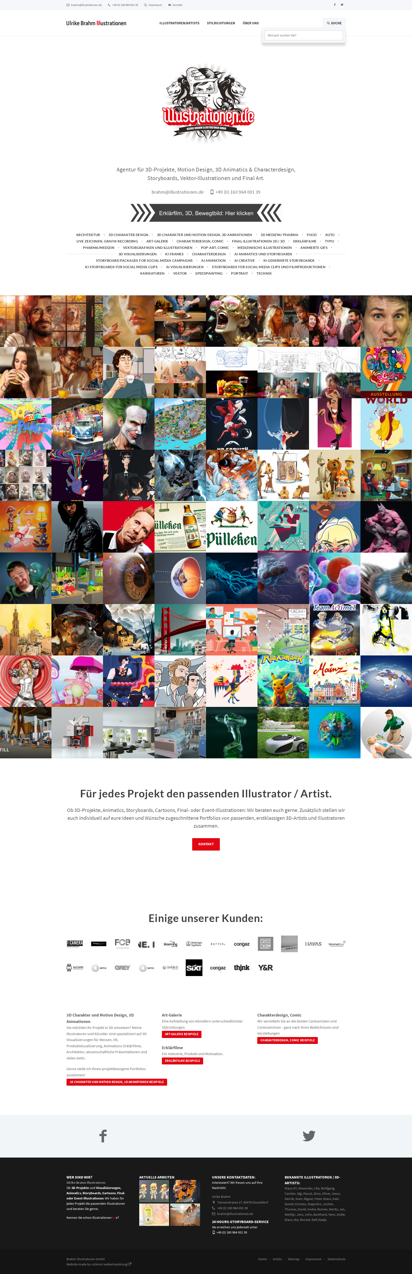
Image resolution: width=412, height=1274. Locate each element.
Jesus (336, 1193)
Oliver (326, 1193)
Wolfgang (327, 1188)
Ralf (314, 1220)
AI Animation (213, 260)
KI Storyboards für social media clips (121, 267)
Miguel (308, 1199)
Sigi (299, 1193)
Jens (300, 1214)
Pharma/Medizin (98, 248)
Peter (318, 1199)
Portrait (239, 273)
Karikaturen (152, 273)
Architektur (88, 235)
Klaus (327, 1199)
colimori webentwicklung (110, 1264)
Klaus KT (291, 1188)
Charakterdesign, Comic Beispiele (287, 1040)
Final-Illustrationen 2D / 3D (258, 241)
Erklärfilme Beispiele (182, 1061)
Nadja (322, 1220)
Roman (322, 1209)
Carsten (290, 1193)
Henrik (289, 1199)
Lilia (316, 1188)
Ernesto (300, 1204)
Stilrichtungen (221, 23)
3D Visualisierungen (137, 254)
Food (312, 235)
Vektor (180, 273)
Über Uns (251, 23)
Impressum (155, 5)
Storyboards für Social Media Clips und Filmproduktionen (268, 267)
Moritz (333, 1209)
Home (262, 1259)
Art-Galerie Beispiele (181, 1034)
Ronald (305, 1220)
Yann (331, 1214)
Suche (336, 23)
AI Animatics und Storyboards (263, 254)
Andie (341, 1214)
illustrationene (105, 1217)
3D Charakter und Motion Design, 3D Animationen (204, 235)
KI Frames (174, 254)
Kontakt (177, 5)
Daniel (289, 1204)
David (302, 1209)
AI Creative (244, 260)
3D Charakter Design (128, 235)
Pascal (307, 1193)
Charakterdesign (209, 254)
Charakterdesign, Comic (200, 241)
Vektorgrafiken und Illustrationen (157, 248)
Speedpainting (209, 273)
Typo (329, 241)
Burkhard (320, 1214)
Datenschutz (336, 1259)
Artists (277, 1259)
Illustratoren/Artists (179, 23)
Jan (342, 1209)
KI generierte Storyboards (289, 260)
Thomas (290, 1209)
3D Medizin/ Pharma (279, 235)
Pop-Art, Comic (215, 248)
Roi (296, 1220)
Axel (336, 1199)
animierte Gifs (314, 248)
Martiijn (290, 1214)
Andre (311, 1209)
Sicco (317, 1193)
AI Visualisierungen (185, 267)
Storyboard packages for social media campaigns (144, 260)
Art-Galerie (157, 241)
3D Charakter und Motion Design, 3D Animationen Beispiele (117, 1082)
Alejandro (314, 1204)
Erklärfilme (305, 241)
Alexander (305, 1188)
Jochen (328, 1204)
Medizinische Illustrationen (264, 248)
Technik (264, 273)
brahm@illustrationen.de (86, 5)
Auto (330, 235)
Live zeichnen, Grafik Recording (107, 241)
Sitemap (293, 1259)
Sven (298, 1199)
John (308, 1214)
